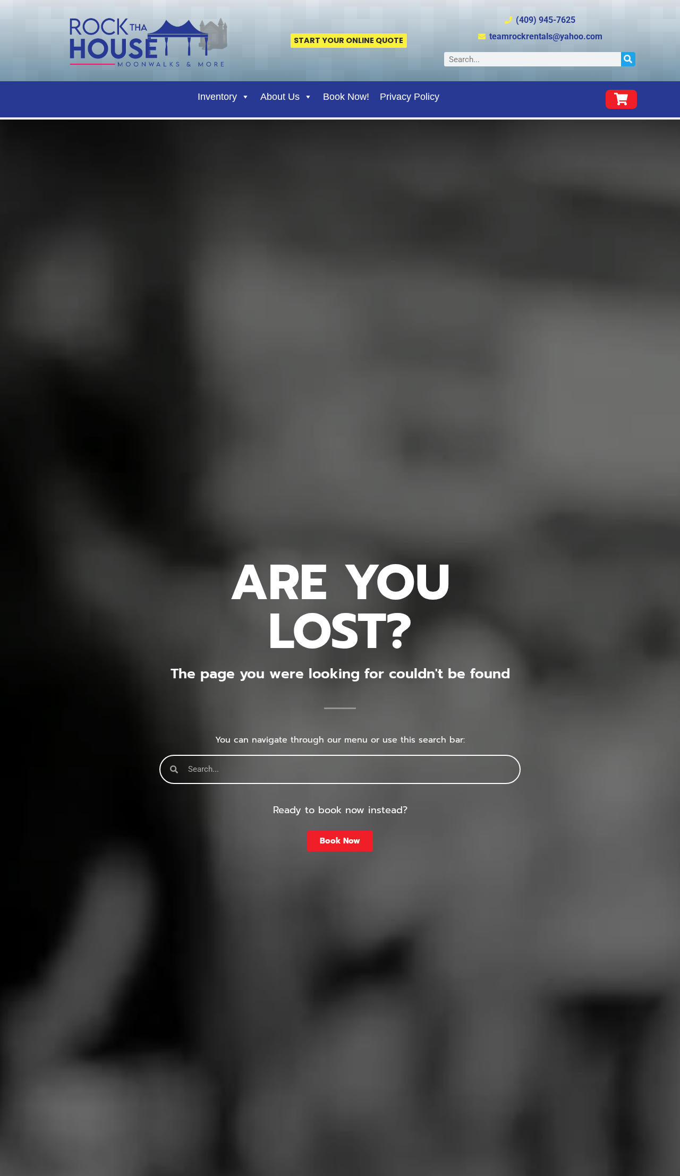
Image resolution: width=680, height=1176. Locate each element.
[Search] (628, 59)
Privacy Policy (409, 96)
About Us (280, 96)
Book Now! (346, 96)
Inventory (217, 96)
